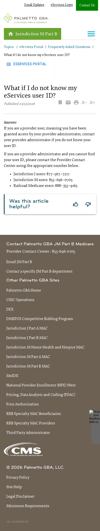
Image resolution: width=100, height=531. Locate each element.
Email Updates (34, 5)
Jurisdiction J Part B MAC (27, 338)
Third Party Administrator (28, 433)
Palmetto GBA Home (23, 291)
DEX (10, 309)
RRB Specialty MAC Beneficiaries (33, 414)
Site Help (14, 487)
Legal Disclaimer (20, 497)
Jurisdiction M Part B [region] (36, 34)
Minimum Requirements (27, 506)
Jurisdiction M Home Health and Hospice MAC (45, 347)
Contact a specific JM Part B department (39, 272)
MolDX (12, 376)
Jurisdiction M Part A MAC (28, 357)
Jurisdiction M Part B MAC (28, 366)
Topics (9, 47)
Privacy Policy (17, 478)
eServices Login (62, 5)
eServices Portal (31, 47)
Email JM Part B (19, 262)
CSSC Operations (20, 300)
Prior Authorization (22, 404)
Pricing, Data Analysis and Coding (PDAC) (40, 395)
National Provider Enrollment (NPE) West (41, 385)
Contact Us (87, 5)
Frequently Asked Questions (69, 47)
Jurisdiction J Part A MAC (27, 328)
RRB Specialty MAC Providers (30, 423)
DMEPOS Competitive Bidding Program (39, 319)
